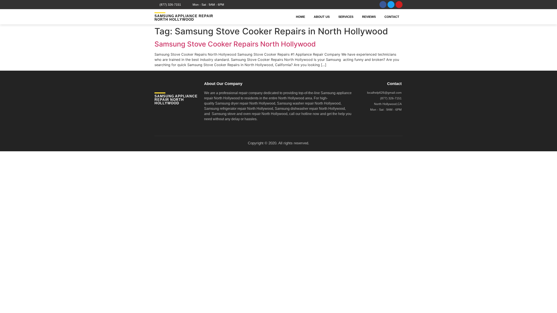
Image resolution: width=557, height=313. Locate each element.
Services (345, 16)
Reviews (369, 16)
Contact (391, 16)
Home (300, 16)
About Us (322, 16)
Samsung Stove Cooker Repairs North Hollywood (235, 44)
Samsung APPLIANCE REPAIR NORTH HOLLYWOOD (183, 17)
